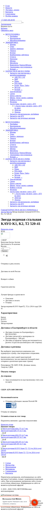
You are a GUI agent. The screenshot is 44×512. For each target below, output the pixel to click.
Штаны (13, 61)
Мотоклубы (9, 465)
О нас (7, 6)
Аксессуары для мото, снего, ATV (23, 104)
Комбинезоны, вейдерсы (19, 55)
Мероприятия (10, 467)
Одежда (13, 57)
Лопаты (17, 112)
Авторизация (6, 24)
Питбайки (14, 36)
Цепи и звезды (15, 96)
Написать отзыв (7, 229)
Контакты (9, 12)
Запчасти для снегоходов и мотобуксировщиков (20, 74)
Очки (12, 47)
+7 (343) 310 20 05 (8, 20)
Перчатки (13, 59)
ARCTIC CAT (19, 77)
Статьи (8, 463)
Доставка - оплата (12, 10)
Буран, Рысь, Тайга (21, 85)
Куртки (13, 53)
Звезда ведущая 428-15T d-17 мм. (13, 437)
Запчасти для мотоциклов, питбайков (24, 114)
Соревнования (11, 471)
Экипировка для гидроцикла (21, 67)
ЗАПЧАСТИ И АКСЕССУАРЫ (19, 210)
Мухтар (17, 87)
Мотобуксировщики (17, 40)
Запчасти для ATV (17, 116)
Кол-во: (4, 246)
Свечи (12, 94)
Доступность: (6, 244)
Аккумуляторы (15, 92)
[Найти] (23, 22)
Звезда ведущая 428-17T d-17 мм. (13, 431)
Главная (4, 210)
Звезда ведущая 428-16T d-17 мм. (13, 444)
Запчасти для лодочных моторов (22, 118)
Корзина (4, 28)
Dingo (16, 81)
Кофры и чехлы (16, 100)
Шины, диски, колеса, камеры (21, 98)
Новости (8, 8)
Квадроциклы (15, 38)
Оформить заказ (7, 30)
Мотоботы (14, 63)
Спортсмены (10, 14)
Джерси (13, 51)
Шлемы (13, 44)
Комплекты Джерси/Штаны (20, 65)
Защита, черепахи (17, 49)
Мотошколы (10, 469)
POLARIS (18, 83)
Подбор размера (11, 16)
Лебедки (17, 110)
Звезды (9, 212)
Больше (14, 69)
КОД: (3, 231)
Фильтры (13, 102)
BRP (16, 79)
